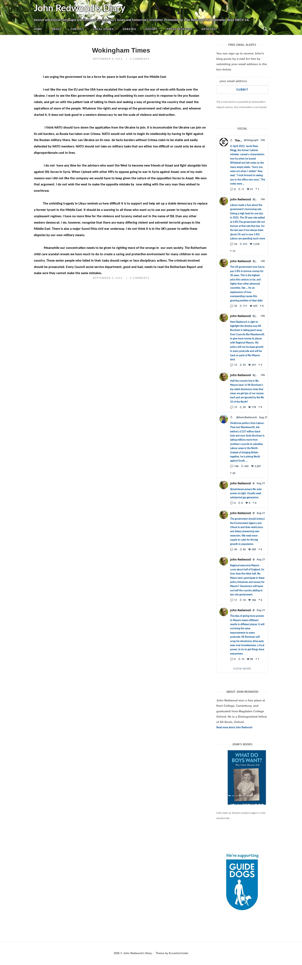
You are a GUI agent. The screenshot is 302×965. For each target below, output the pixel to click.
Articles (208, 29)
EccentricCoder (178, 960)
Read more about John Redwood (234, 727)
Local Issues (103, 29)
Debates (129, 29)
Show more (242, 668)
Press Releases (179, 29)
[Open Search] (265, 29)
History (151, 29)
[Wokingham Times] (242, 780)
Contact (77, 29)
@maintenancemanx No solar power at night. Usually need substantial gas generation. (246, 493)
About (56, 29)
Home (38, 29)
